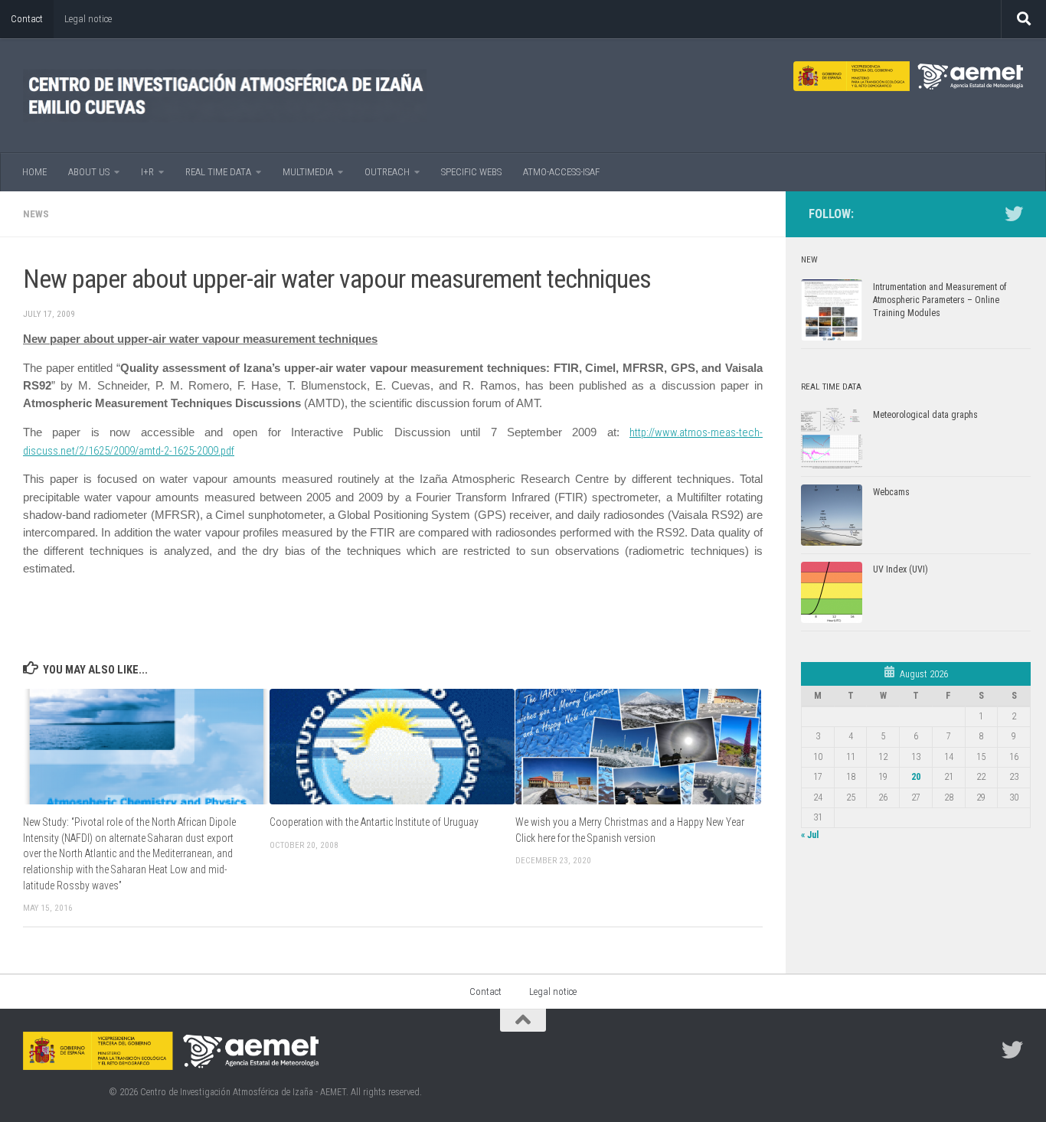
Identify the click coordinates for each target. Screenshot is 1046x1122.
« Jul (810, 835)
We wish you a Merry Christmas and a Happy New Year (629, 822)
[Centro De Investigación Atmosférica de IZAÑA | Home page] (225, 95)
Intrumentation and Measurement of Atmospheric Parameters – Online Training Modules (939, 300)
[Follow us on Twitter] (1014, 213)
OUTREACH (387, 172)
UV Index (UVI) (900, 569)
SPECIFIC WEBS (471, 172)
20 (915, 776)
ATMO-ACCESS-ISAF (561, 172)
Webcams (891, 492)
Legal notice (88, 18)
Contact (27, 18)
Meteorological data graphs (925, 414)
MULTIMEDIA (308, 172)
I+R (147, 172)
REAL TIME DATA (218, 172)
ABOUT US (89, 172)
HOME (34, 172)
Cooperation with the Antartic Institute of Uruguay (374, 822)
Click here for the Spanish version (585, 838)
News (36, 214)
